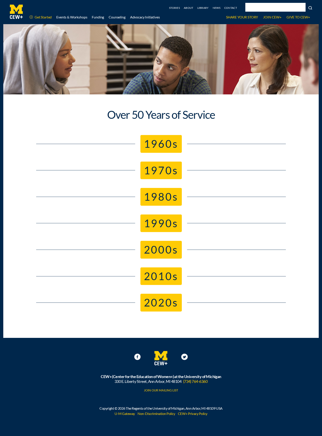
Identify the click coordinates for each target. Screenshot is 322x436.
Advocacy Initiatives (145, 17)
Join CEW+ (272, 17)
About (188, 7)
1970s (161, 170)
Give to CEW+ (298, 17)
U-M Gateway (125, 413)
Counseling (117, 17)
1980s (161, 196)
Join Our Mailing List (161, 390)
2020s (161, 302)
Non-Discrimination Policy (156, 413)
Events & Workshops (71, 17)
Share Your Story (242, 17)
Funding (98, 17)
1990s (161, 223)
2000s (161, 249)
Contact (230, 7)
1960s (161, 143)
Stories (174, 7)
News (216, 7)
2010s (161, 276)
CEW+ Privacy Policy (192, 413)
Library (203, 7)
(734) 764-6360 (195, 381)
